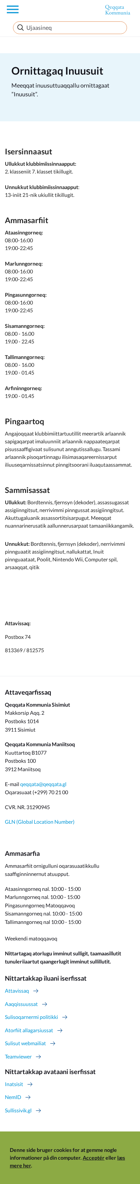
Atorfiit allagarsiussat (29, 1030)
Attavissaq (17, 990)
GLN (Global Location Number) (40, 822)
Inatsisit (14, 1084)
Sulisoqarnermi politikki (31, 1017)
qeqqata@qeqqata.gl (43, 784)
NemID (13, 1097)
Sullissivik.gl (18, 1110)
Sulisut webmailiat (25, 1043)
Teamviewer (18, 1056)
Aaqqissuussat (21, 1004)
